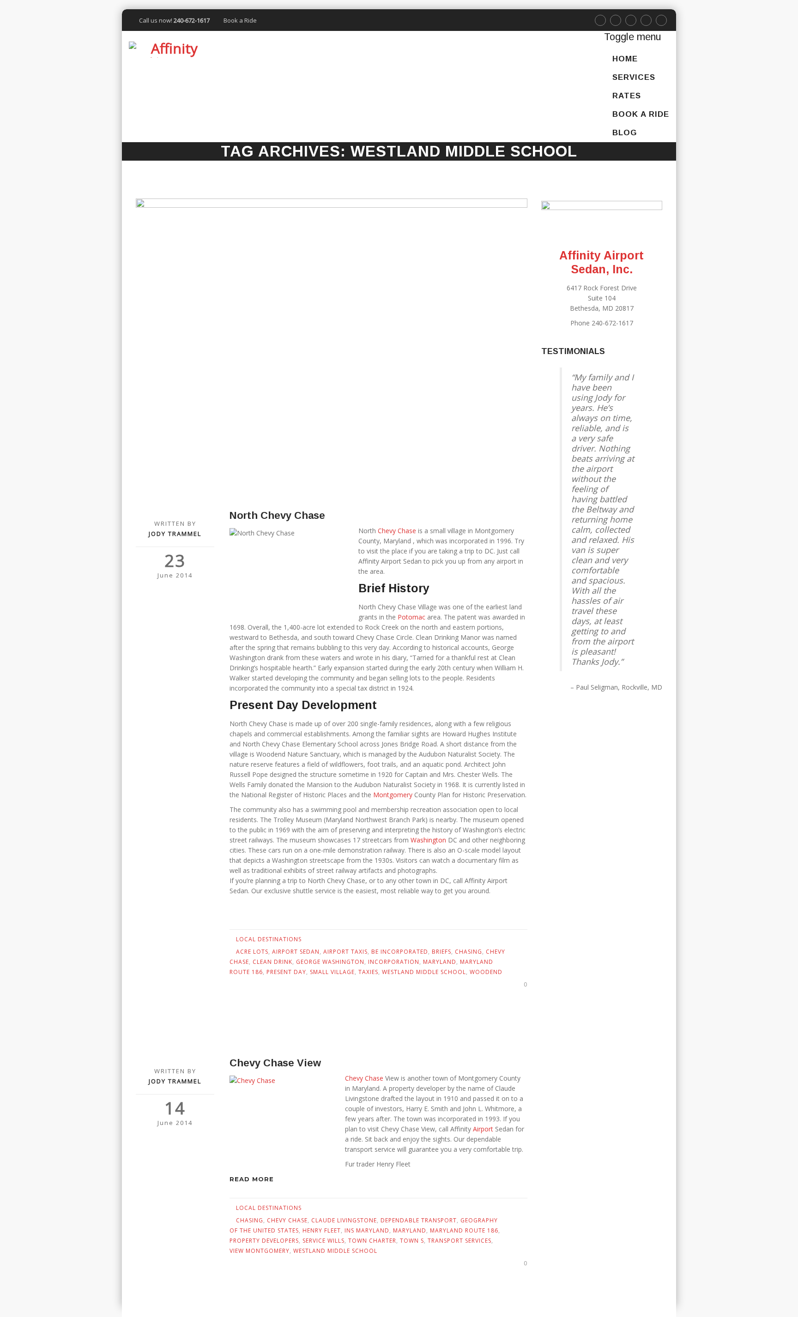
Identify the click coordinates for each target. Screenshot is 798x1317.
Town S (412, 1241)
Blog (624, 132)
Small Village (332, 972)
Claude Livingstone (344, 1220)
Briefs (441, 952)
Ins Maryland (367, 1230)
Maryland (439, 962)
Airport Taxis (345, 952)
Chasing (468, 952)
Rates (626, 95)
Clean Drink (272, 962)
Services (633, 77)
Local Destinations (269, 939)
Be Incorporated (399, 952)
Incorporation (393, 962)
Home (625, 58)
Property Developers (264, 1241)
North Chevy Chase (277, 515)
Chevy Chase (397, 530)
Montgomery (393, 794)
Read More (253, 1179)
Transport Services (459, 1241)
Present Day (286, 972)
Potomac (412, 617)
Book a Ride (240, 20)
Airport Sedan (296, 952)
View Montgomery (260, 1251)
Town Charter (372, 1241)
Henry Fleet (321, 1230)
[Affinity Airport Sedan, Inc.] (170, 49)
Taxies (368, 972)
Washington (428, 840)
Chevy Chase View (275, 1063)
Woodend (486, 972)
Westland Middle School (424, 972)
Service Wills (323, 1241)
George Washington (330, 962)
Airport (484, 1129)
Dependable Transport (419, 1220)
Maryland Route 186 (464, 1230)
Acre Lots (252, 952)
